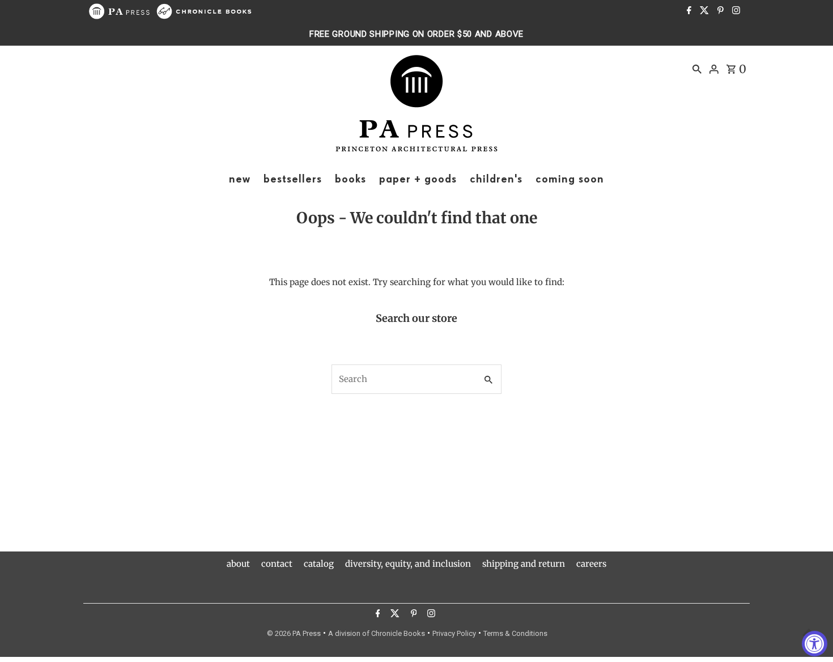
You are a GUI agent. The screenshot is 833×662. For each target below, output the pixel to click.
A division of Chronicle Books (376, 633)
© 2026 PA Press (294, 633)
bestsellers (293, 179)
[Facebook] (687, 11)
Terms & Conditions (515, 633)
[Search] (697, 69)
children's (496, 179)
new (239, 179)
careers (591, 563)
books (350, 179)
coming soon (570, 179)
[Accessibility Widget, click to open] (814, 643)
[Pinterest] (719, 11)
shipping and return (523, 563)
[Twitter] (703, 11)
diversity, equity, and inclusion (408, 563)
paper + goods (418, 179)
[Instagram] (734, 11)
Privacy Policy (454, 633)
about (238, 563)
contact (276, 563)
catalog (319, 563)
